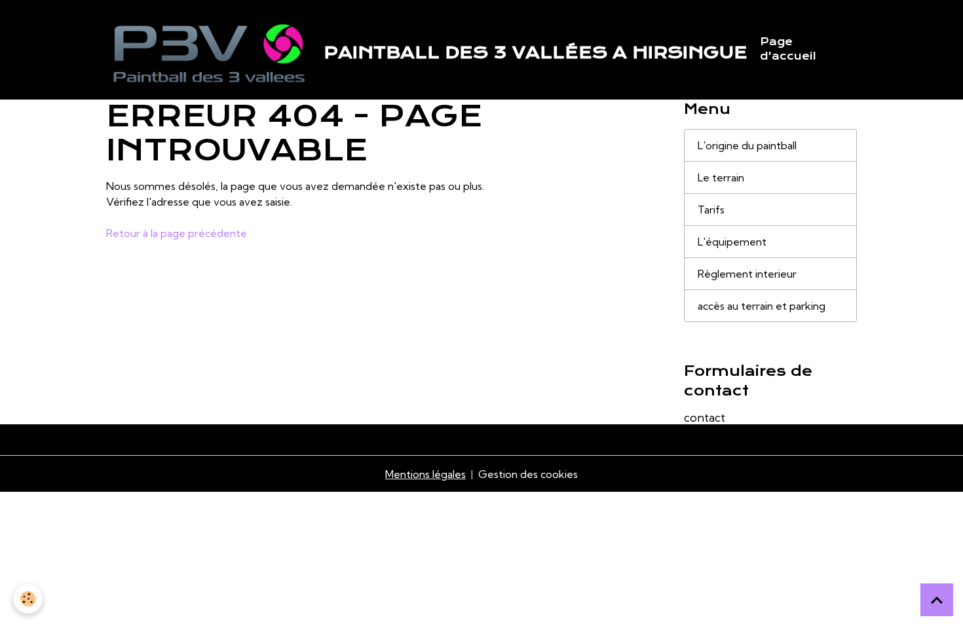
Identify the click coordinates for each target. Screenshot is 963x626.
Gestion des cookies (528, 474)
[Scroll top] (936, 599)
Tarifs (711, 209)
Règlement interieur (747, 273)
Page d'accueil (788, 49)
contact (704, 417)
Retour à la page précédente (176, 233)
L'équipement (732, 241)
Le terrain (721, 177)
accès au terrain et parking (761, 305)
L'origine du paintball (747, 145)
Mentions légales (425, 474)
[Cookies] (28, 599)
